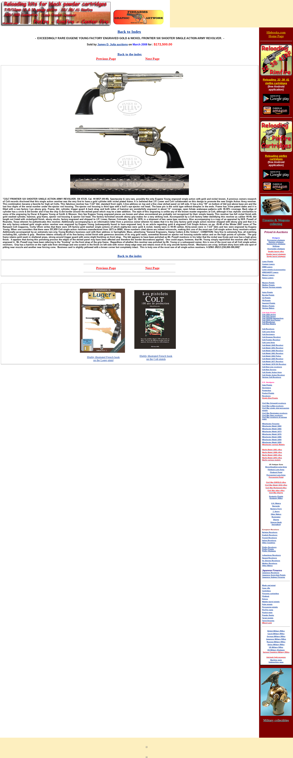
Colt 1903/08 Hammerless (273, 318)
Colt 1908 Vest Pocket (271, 320)
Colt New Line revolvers (272, 367)
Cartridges (266, 591)
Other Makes (276, 514)
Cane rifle (266, 588)
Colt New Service (269, 370)
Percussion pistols (270, 607)
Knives (265, 599)
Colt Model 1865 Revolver (272, 359)
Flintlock (265, 596)
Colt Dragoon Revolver (271, 337)
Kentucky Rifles (276, 498)
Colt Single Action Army (272, 372)
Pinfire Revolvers (269, 547)
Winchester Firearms (270, 424)
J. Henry (276, 511)
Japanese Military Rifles (276, 639)
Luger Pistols (267, 261)
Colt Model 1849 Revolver (272, 345)
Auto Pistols (267, 385)
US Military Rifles (276, 647)
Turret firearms (268, 621)
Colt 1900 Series (269, 314)
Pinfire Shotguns (269, 551)
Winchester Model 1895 (271, 442)
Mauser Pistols (268, 283)
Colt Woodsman (268, 322)
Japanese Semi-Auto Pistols (274, 575)
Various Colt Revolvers (271, 377)
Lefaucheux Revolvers (271, 555)
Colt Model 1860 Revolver (272, 351)
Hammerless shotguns (276, 244)
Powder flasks (268, 615)
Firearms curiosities (270, 593)
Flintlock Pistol (276, 472)
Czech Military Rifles (276, 634)
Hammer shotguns (276, 242)
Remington (276, 517)
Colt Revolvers (268, 329)
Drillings (276, 246)
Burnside (276, 506)
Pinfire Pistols (268, 549)
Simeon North (276, 522)
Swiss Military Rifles (276, 644)
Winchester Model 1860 (271, 426)
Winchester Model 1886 (271, 437)
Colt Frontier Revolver (271, 340)
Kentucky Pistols (276, 496)
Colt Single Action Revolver (273, 375)
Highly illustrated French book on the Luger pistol (103, 359)
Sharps (276, 520)
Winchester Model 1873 (271, 431)
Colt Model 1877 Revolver (272, 361)
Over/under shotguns (276, 249)
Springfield (276, 524)
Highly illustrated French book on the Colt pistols (156, 358)
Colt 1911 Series (269, 316)
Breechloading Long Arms (276, 467)
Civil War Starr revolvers (272, 415)
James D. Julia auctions (112, 44)
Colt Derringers (268, 334)
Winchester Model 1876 (271, 434)
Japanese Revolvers (270, 573)
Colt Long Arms (268, 332)
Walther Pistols (268, 285)
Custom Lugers (268, 264)
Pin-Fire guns (267, 610)
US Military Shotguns (276, 650)
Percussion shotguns (276, 240)
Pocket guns (267, 612)
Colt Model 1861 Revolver (272, 353)
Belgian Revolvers (269, 532)
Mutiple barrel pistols (271, 602)
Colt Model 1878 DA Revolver (274, 364)
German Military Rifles (276, 636)
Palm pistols (267, 604)
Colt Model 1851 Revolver (272, 348)
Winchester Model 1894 (271, 440)
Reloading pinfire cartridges (276, 158)
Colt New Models (269, 324)
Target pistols (267, 618)
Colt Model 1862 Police (271, 356)
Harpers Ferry (276, 509)
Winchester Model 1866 (271, 429)
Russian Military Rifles (276, 642)
